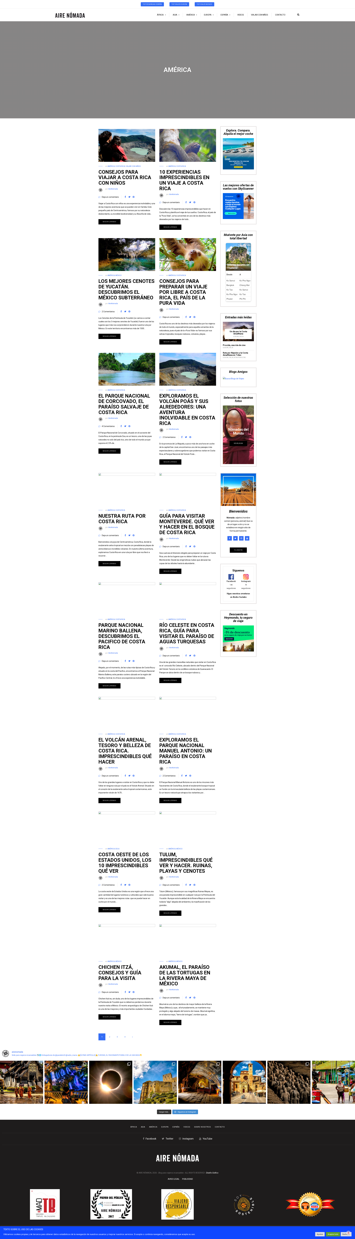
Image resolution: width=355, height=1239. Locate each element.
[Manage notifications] (348, 1233)
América (190, 15)
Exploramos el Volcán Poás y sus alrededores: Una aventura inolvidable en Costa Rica (187, 409)
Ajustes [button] (320, 1234)
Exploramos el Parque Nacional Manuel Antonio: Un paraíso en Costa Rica (185, 751)
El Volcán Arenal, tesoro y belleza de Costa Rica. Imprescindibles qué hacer (125, 751)
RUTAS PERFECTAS (240, 302)
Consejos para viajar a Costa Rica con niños (124, 177)
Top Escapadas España (152, 4)
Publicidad (187, 1179)
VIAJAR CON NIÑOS (259, 15)
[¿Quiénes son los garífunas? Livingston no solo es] (333, 1082)
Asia (175, 15)
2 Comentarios (108, 311)
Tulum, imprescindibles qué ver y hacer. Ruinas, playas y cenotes (186, 863)
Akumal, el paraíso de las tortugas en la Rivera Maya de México (184, 975)
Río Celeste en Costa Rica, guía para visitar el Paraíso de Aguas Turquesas (186, 633)
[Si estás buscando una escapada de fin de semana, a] (244, 1082)
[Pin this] (133, 197)
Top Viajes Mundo (204, 4)
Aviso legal (173, 1179)
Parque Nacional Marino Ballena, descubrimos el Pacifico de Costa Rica (121, 636)
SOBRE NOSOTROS (202, 1127)
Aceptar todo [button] (333, 1234)
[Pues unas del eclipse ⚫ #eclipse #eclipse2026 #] (110, 1082)
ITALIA (241, 281)
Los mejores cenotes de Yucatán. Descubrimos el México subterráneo (126, 289)
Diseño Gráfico (212, 1173)
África (160, 15)
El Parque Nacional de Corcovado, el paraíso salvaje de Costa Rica (124, 404)
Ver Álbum (238, 388)
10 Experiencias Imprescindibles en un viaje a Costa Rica (184, 180)
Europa (207, 15)
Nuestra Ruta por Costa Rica (122, 518)
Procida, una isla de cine (234, 290)
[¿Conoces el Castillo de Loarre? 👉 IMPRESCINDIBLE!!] (155, 1082)
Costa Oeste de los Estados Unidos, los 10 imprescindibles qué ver (124, 863)
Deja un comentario (110, 197)
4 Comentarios (108, 426)
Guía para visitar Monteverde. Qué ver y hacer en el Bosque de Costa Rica (187, 524)
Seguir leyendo (109, 221)
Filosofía (238, 495)
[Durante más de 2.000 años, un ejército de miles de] (288, 1082)
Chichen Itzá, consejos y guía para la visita (119, 972)
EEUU (117, 849)
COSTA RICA (120, 166)
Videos (240, 15)
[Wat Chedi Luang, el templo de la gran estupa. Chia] (21, 1082)
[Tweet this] (129, 197)
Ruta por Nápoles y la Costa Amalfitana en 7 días (235, 299)
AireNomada (113, 189)
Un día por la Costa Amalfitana (238, 278)
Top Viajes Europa (179, 4)
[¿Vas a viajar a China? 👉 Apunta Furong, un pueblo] (66, 1082)
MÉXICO (118, 275)
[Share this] (125, 197)
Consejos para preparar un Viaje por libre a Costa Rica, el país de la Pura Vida (183, 292)
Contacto (280, 15)
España (224, 15)
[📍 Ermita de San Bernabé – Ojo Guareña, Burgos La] (199, 1082)
